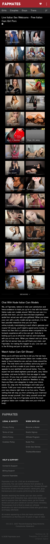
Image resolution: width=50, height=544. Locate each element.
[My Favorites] (40, 4)
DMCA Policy (7, 437)
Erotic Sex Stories (33, 447)
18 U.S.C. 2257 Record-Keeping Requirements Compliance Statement (25, 524)
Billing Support (8, 470)
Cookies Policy (8, 442)
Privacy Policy (8, 427)
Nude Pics (30, 442)
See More (24, 294)
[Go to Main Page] (11, 4)
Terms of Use (7, 432)
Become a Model (33, 427)
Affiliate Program (32, 437)
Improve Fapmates (10, 475)
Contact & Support (9, 466)
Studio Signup (31, 432)
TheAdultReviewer (33, 451)
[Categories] (46, 10)
